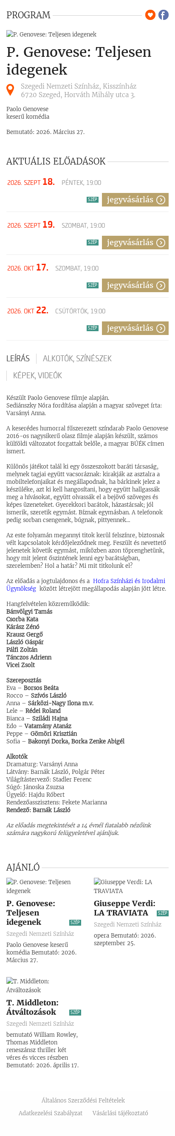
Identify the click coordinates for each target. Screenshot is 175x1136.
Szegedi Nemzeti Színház (40, 934)
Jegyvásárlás (130, 199)
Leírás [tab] (18, 358)
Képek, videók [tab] (37, 375)
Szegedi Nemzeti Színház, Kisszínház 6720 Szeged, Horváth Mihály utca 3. (78, 90)
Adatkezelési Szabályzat (50, 1113)
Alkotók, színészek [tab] (77, 358)
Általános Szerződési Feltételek (83, 1100)
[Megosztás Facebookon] (163, 15)
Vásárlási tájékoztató (120, 1113)
